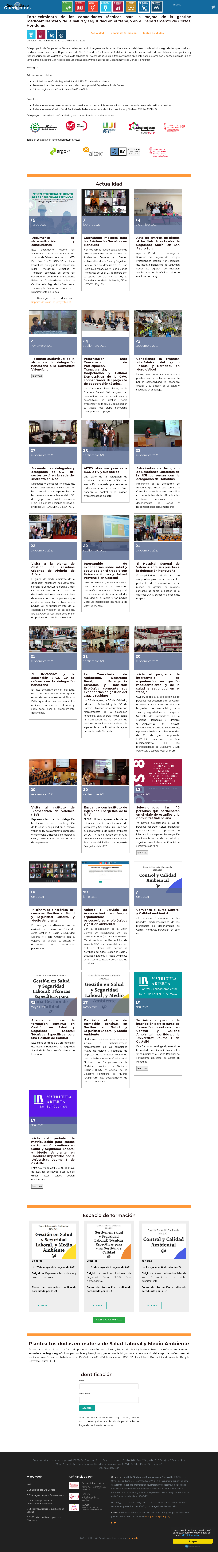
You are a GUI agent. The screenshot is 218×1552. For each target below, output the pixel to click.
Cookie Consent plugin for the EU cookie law (192, 1546)
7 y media (133, 1538)
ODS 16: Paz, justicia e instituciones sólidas (45, 1510)
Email (82, 1381)
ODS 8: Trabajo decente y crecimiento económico (40, 1502)
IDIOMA (177, 5)
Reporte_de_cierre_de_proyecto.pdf (51, 302)
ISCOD (92, 1507)
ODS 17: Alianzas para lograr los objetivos (44, 1519)
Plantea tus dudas (153, 33)
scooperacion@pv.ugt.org (157, 1516)
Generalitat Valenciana (94, 1486)
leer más (37, 375)
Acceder (87, 1408)
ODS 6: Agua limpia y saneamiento (45, 1495)
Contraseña (85, 1394)
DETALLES (42, 1305)
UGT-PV (90, 1497)
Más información (191, 1535)
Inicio (29, 1484)
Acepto (193, 1541)
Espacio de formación (123, 33)
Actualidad (97, 33)
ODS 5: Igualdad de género (41, 1490)
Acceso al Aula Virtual (109, 1320)
